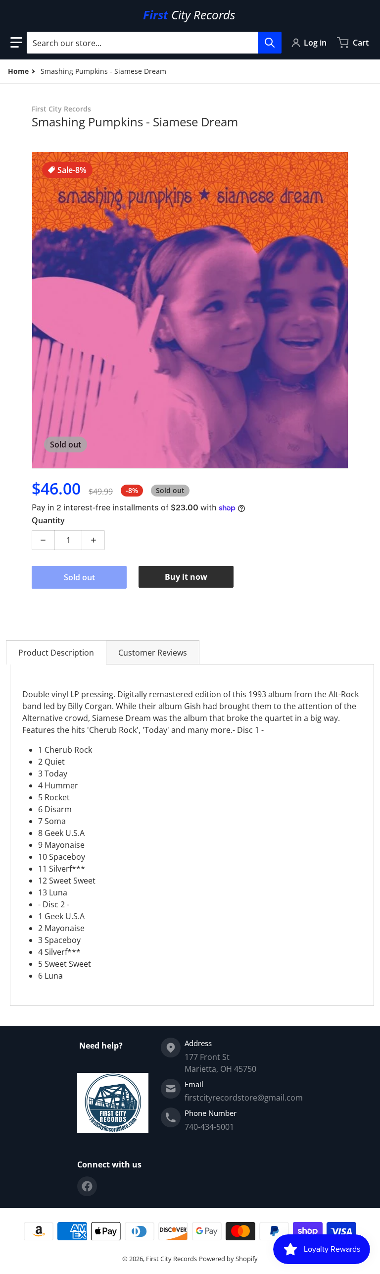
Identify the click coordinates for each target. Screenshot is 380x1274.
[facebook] (87, 1186)
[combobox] (154, 43)
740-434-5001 (209, 1126)
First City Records (171, 1258)
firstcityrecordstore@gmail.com (244, 1097)
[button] (16, 43)
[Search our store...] (270, 43)
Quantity (48, 520)
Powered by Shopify (228, 1258)
